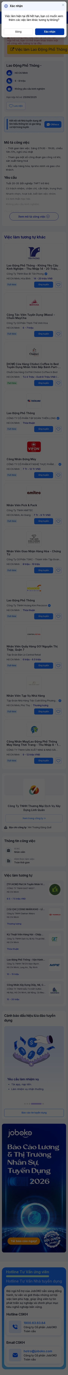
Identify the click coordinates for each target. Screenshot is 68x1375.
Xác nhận (49, 31)
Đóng (18, 31)
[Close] (63, 5)
